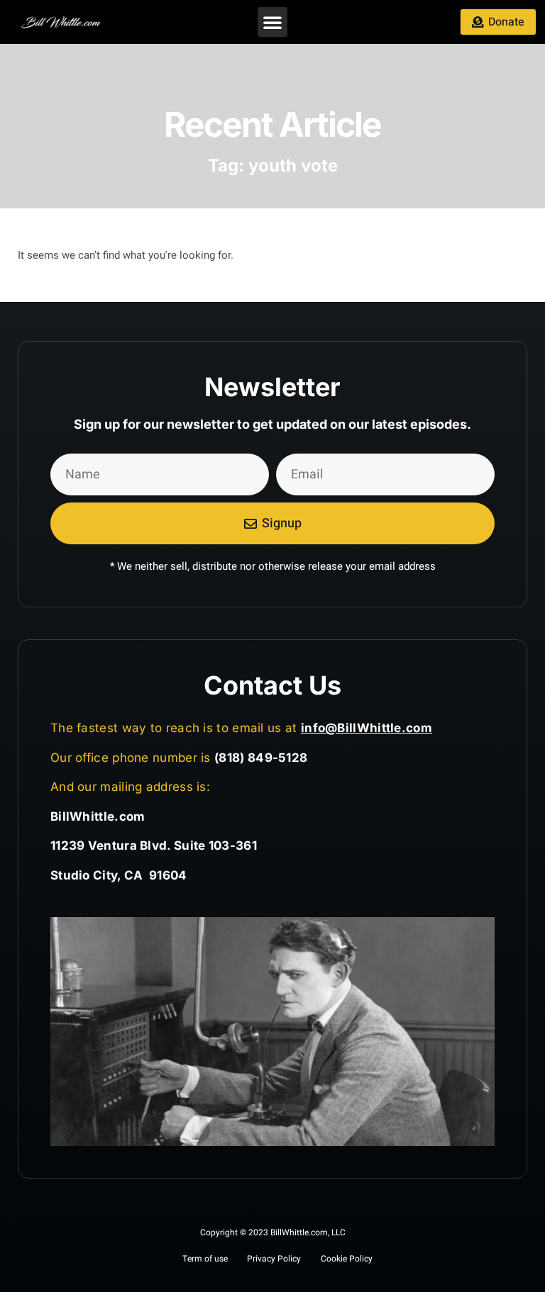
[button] (272, 22)
